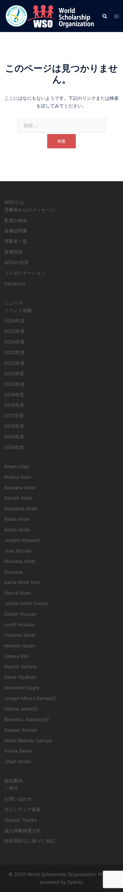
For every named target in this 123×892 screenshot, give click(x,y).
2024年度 (14, 342)
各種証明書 (15, 231)
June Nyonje (17, 551)
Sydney (75, 882)
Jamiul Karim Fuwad (25, 603)
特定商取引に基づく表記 (29, 841)
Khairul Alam (17, 477)
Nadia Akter (17, 519)
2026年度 (14, 321)
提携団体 (13, 252)
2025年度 (14, 331)
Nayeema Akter (21, 508)
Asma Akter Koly (22, 582)
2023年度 (14, 352)
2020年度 (14, 384)
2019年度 (14, 395)
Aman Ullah (16, 466)
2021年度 (14, 373)
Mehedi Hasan (19, 645)
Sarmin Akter (18, 498)
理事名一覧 (15, 241)
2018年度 (14, 405)
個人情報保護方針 (22, 830)
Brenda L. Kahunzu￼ (26, 719)
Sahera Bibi (16, 656)
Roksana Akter (20, 487)
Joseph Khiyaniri (22, 540)
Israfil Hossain (19, 624)
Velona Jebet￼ (20, 709)
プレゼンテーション (24, 273)
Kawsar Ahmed (20, 730)
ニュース (13, 303)
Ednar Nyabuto (20, 677)
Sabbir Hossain (20, 614)
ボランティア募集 (22, 809)
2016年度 (14, 426)
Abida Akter (17, 529)
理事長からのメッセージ (29, 210)
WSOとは (14, 202)
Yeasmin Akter (19, 635)
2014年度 (14, 447)
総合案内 (13, 780)
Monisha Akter (19, 561)
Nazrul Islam (17, 593)
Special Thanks (20, 820)
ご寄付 (11, 788)
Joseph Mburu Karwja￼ (30, 698)
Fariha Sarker (18, 751)
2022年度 (14, 363)
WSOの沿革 (16, 262)
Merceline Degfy (22, 688)
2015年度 (14, 437)
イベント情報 (18, 310)
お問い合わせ (18, 799)
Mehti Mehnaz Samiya (28, 740)
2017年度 (14, 415)
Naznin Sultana (20, 666)
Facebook (15, 283)
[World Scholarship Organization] (49, 15)
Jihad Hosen (17, 761)
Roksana (13, 572)
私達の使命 (15, 220)
